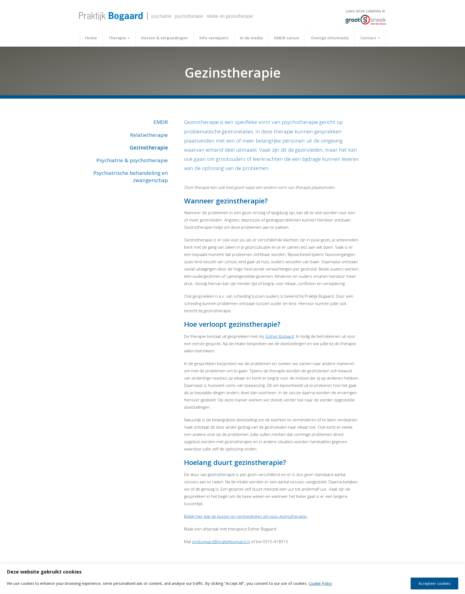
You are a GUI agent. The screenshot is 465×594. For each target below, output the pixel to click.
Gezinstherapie (149, 147)
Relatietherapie (149, 134)
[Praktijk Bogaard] (166, 14)
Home (91, 37)
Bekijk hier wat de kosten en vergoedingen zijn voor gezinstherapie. (246, 516)
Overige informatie (330, 37)
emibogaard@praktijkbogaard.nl (221, 541)
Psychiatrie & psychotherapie (132, 160)
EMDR (160, 122)
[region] (232, 579)
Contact (368, 37)
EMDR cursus (286, 37)
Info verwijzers (213, 37)
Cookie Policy (320, 583)
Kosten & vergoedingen (164, 37)
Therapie (117, 37)
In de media (251, 37)
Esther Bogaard (280, 336)
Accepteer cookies (434, 583)
